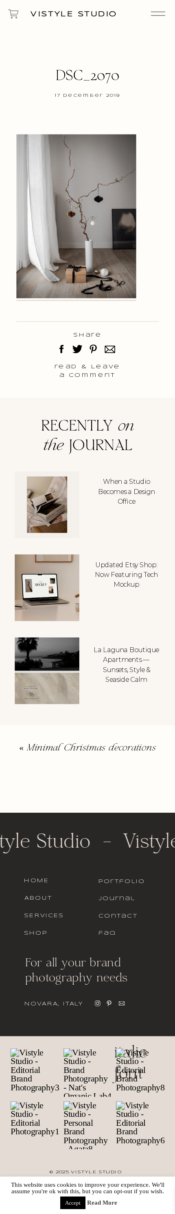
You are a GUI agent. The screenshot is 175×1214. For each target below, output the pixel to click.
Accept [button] (73, 1203)
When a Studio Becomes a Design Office (126, 491)
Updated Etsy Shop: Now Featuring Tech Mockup (126, 575)
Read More (102, 1203)
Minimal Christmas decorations (91, 748)
